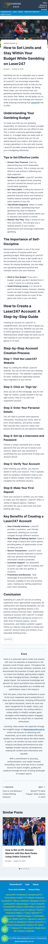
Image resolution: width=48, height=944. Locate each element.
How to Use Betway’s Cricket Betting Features (12, 792)
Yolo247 (39, 910)
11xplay (27, 913)
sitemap (24, 935)
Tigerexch (32, 919)
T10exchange (38, 916)
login (15, 12)
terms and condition (31, 12)
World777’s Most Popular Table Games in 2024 (35, 792)
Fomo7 (43, 901)
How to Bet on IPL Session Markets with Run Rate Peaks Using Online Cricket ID (21, 853)
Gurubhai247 (6, 901)
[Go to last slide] (6, 842)
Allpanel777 (36, 913)
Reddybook (22, 922)
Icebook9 (8, 910)
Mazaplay (34, 901)
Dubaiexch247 (10, 916)
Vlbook (17, 901)
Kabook (19, 907)
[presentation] (24, 831)
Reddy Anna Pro (19, 919)
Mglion (19, 913)
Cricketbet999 (9, 907)
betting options (22, 621)
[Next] (42, 842)
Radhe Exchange (24, 916)
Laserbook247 (9, 904)
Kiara (7, 69)
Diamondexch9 (6, 12)
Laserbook (39, 907)
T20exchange (9, 898)
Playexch (39, 898)
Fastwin (30, 925)
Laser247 (8, 639)
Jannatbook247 (35, 895)
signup (20, 12)
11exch (32, 904)
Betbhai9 (30, 931)
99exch (31, 922)
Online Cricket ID (10, 43)
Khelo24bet (29, 907)
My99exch (9, 925)
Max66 (31, 898)
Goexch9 (40, 904)
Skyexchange (22, 904)
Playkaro (21, 931)
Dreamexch (10, 913)
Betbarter (25, 901)
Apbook (31, 910)
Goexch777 (40, 922)
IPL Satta (38, 925)
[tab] (19, 868)
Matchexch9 (29, 928)
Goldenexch (22, 895)
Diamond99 (11, 895)
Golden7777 (22, 898)
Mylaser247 (17, 928)
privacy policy (6, 14)
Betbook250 (20, 925)
